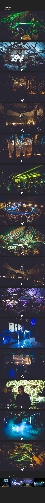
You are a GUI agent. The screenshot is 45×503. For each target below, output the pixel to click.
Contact (42, 2)
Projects (28, 2)
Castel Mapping (23, 2)
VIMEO (38, 2)
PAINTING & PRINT (33, 2)
